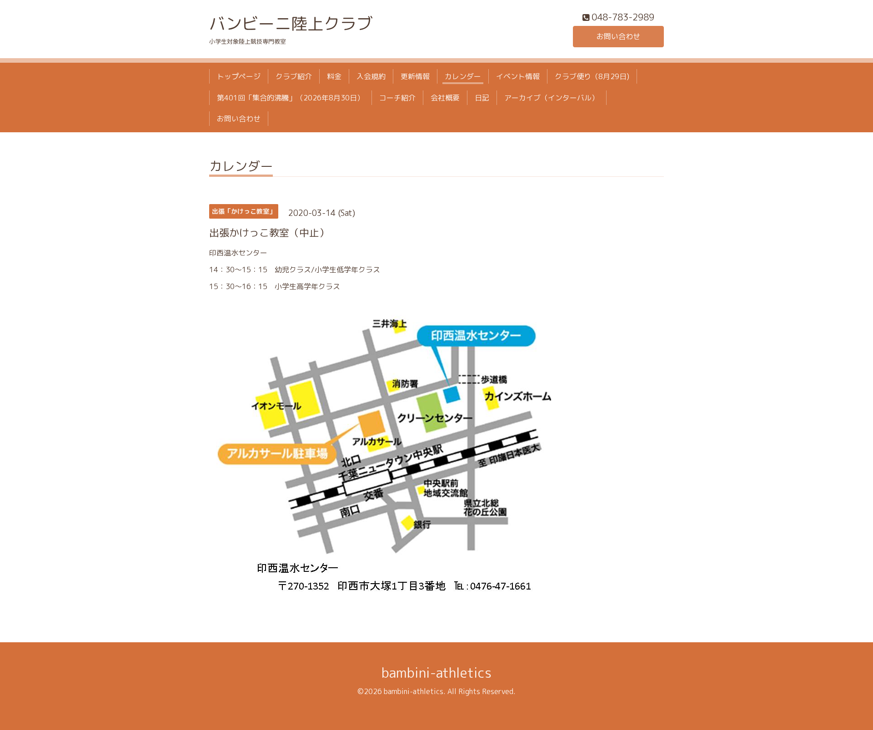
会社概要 (445, 98)
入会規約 (371, 76)
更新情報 (415, 76)
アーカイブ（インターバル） (551, 98)
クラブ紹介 (294, 76)
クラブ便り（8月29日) (592, 76)
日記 (482, 98)
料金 (334, 76)
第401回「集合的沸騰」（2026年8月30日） (290, 98)
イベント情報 (518, 76)
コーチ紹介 (397, 98)
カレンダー (463, 76)
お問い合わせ (618, 36)
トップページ (239, 76)
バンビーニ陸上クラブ (291, 23)
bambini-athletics (436, 672)
